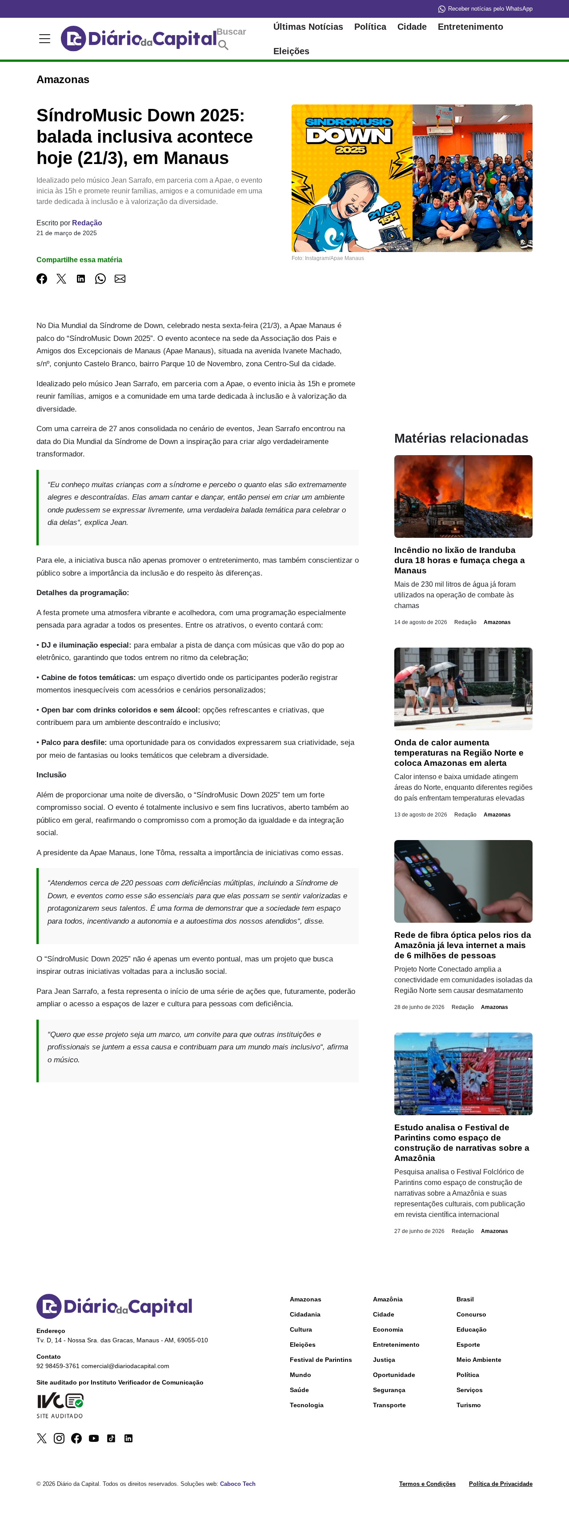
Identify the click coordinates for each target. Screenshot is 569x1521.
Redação (87, 223)
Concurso (471, 1314)
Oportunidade (394, 1374)
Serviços (470, 1389)
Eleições (291, 51)
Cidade (412, 27)
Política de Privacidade (501, 1484)
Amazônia (388, 1299)
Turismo (469, 1405)
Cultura (301, 1329)
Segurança (389, 1389)
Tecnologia (307, 1405)
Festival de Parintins (321, 1359)
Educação (472, 1329)
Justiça (384, 1359)
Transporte (389, 1405)
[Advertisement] (197, 1153)
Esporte (468, 1344)
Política (370, 27)
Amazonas (497, 622)
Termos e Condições (427, 1484)
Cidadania (305, 1314)
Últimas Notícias (308, 27)
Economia (388, 1329)
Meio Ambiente (479, 1359)
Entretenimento (470, 27)
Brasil (465, 1299)
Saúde (299, 1389)
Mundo (300, 1374)
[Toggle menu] (43, 38)
